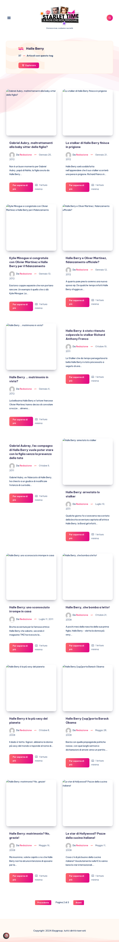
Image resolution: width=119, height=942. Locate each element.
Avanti (79, 902)
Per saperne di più (22, 188)
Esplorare (30, 65)
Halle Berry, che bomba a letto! (88, 607)
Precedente (43, 902)
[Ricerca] (110, 18)
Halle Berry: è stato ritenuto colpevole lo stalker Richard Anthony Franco (85, 335)
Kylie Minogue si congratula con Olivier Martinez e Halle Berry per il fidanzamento (28, 262)
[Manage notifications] (6, 935)
